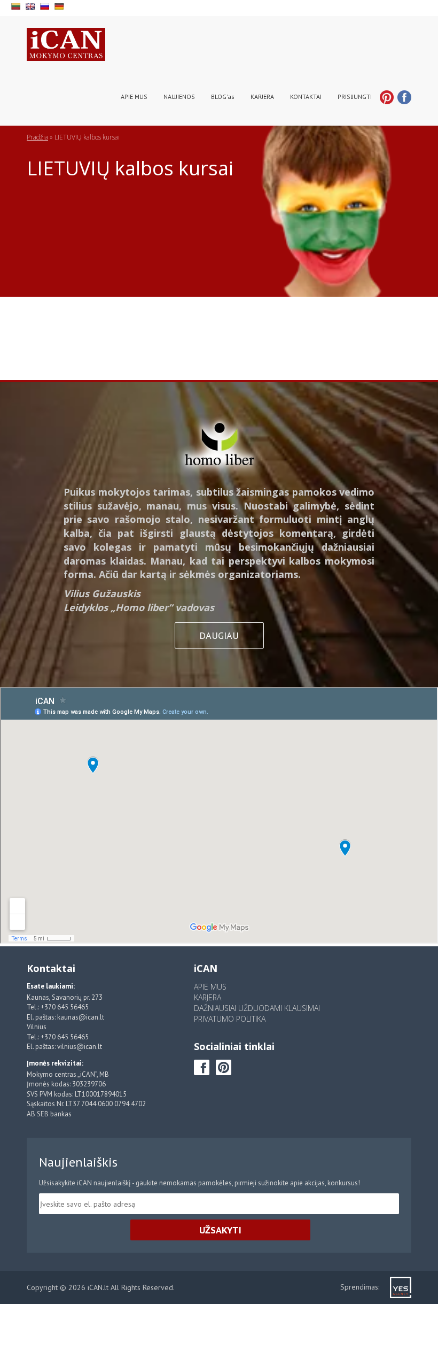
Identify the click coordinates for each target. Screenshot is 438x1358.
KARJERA (262, 96)
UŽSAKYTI (220, 1230)
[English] (31, 5)
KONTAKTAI (306, 96)
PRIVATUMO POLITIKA (229, 1019)
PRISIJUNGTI (355, 96)
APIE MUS (134, 96)
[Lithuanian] (17, 5)
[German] (60, 5)
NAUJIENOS (179, 96)
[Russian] (46, 5)
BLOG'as (222, 96)
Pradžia (37, 137)
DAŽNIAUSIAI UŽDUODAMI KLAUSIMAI (257, 1008)
